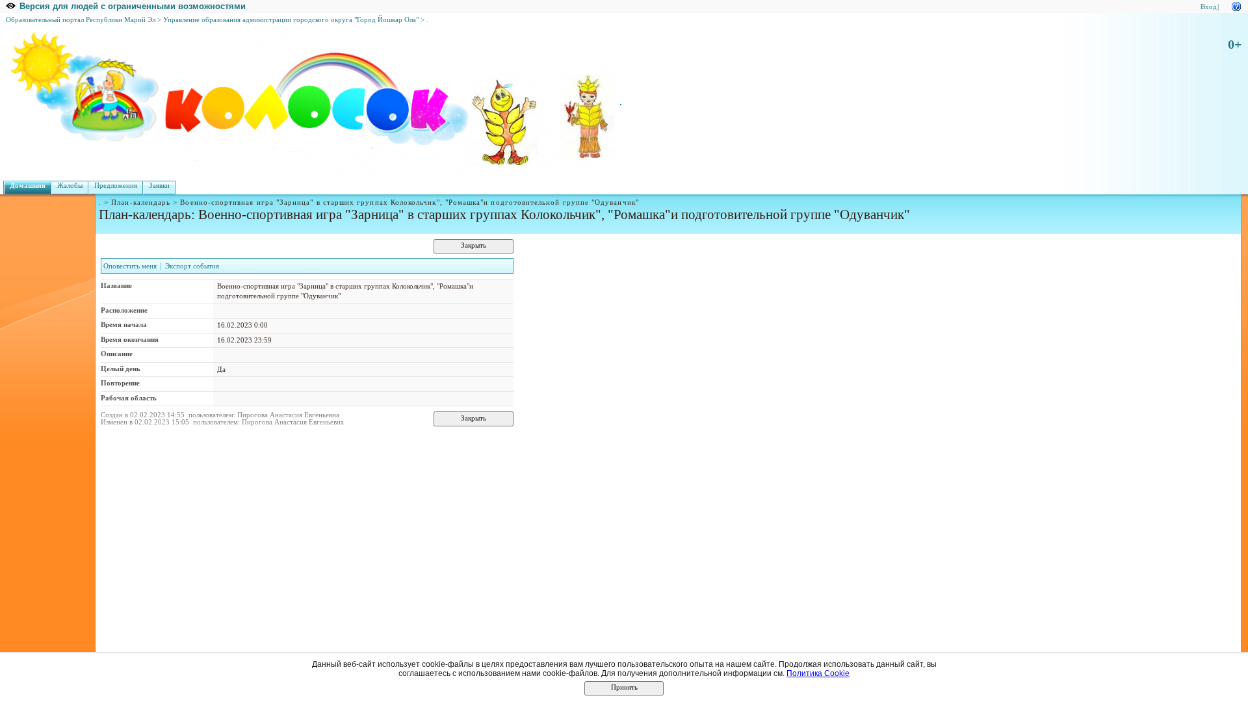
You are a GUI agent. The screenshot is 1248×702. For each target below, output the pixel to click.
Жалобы (70, 185)
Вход (1209, 6)
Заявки (159, 185)
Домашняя (28, 185)
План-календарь (140, 202)
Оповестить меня (130, 266)
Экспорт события (192, 266)
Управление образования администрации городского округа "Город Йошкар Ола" (291, 19)
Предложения (115, 185)
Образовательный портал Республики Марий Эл (80, 19)
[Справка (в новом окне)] (1236, 5)
